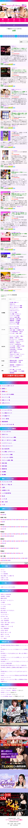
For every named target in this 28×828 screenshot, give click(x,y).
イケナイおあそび (14, 150)
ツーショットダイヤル (7, 410)
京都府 (12, 541)
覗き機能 (4, 474)
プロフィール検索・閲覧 (14, 317)
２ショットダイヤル (6, 431)
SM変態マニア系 (20, 330)
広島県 (16, 553)
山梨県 (21, 534)
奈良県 (25, 541)
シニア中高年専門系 (14, 331)
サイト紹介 (3, 571)
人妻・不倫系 (12, 330)
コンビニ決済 (12, 346)
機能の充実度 (4, 598)
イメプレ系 (12, 333)
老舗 (20, 362)
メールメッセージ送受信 (14, 315)
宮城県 (16, 519)
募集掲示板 (12, 320)
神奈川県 (4, 528)
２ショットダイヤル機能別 (9, 428)
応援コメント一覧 (6, 400)
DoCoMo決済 (12, 347)
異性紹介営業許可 (13, 362)
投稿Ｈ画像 (12, 318)
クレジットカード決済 (14, 336)
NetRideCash (18, 344)
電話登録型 (12, 372)
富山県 (7, 534)
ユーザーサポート (5, 614)
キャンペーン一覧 (6, 397)
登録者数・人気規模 (5, 596)
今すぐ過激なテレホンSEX (15, 232)
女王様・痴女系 (4, 630)
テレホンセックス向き (6, 604)
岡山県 (12, 553)
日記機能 (18, 320)
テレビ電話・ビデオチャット (15, 313)
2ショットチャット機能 (14, 323)
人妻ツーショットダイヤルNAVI (8, 587)
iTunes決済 (20, 349)
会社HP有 (21, 360)
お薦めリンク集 (4, 577)
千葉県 (21, 526)
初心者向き (3, 608)
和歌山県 (4, 543)
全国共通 (4, 514)
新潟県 (3, 534)
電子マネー (18, 337)
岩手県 (12, 519)
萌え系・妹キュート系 (6, 632)
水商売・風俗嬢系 (5, 624)
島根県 (7, 553)
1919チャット (13, 46)
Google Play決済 (13, 351)
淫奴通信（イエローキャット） (16, 89)
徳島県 (3, 548)
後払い (22, 336)
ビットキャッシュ (13, 339)
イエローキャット (14, 67)
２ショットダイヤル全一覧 (8, 424)
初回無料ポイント (19, 364)
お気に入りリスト (6, 402)
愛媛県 (12, 548)
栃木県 (7, 526)
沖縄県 (8, 560)
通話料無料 (12, 364)
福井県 (16, 534)
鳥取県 (3, 553)
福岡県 (3, 558)
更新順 (5, 391)
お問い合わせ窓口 (5, 579)
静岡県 (7, 536)
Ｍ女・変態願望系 (5, 628)
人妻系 (3, 487)
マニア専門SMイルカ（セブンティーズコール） (19, 111)
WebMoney (12, 342)
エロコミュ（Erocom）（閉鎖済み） (9, 690)
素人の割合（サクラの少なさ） (8, 610)
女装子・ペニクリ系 (5, 636)
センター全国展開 (13, 371)
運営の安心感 (4, 612)
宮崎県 (25, 558)
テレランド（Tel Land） (6, 694)
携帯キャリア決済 (20, 346)
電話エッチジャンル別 (7, 478)
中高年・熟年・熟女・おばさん (8, 622)
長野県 (25, 534)
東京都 (25, 526)
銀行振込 (11, 337)
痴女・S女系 (18, 333)
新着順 (4, 388)
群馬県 (12, 526)
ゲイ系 (3, 504)
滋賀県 (7, 541)
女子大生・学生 (4, 616)
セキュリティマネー (20, 341)
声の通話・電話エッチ (14, 302)
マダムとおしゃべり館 (6, 688)
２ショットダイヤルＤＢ (8, 407)
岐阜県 (3, 536)
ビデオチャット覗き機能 (14, 322)
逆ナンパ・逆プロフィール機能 (16, 307)
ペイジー (22, 354)
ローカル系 (18, 369)
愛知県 (12, 536)
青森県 (7, 519)
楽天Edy (18, 342)
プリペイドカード (18, 355)
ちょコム (11, 344)
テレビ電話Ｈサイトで (7, 412)
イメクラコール (14, 131)
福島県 (3, 521)
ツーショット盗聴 (13, 312)
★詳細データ (6, 62)
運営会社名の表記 (13, 360)
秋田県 (21, 519)
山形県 (25, 519)
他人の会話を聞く (6, 448)
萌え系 (21, 331)
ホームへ (3, 569)
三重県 (3, 541)
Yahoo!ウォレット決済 (14, 354)
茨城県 (3, 526)
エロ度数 (3, 602)
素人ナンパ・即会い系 (14, 328)
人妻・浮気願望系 (5, 620)
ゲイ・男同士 (4, 638)
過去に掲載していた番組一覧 (7, 575)
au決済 (18, 347)
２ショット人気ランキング (8, 385)
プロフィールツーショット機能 (16, 305)
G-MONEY (21, 339)
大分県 (21, 558)
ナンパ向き (3, 606)
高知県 (16, 548)
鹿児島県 (4, 560)
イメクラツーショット (14, 309)
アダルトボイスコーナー (14, 310)
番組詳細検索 (5, 421)
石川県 (12, 534)
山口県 (21, 553)
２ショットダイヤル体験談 (8, 394)
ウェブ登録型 (21, 371)
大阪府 (16, 541)
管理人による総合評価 (6, 594)
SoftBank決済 (12, 349)
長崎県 (12, 558)
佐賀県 (7, 558)
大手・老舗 (12, 369)
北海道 (3, 519)
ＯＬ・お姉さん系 (5, 618)
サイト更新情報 (4, 573)
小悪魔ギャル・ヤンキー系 (7, 626)
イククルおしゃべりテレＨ (15, 272)
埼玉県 (16, 526)
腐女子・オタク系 (5, 634)
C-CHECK (12, 341)
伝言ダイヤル (12, 304)
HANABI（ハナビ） (5, 692)
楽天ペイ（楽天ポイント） (15, 352)
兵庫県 (21, 541)
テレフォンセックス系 (14, 326)
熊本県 (16, 558)
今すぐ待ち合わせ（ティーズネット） (17, 211)
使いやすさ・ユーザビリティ (7, 600)
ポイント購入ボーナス (14, 366)
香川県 (7, 548)
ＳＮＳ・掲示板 (5, 418)
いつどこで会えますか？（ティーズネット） (18, 191)
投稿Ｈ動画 (18, 318)
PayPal (11, 355)
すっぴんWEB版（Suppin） (7, 696)
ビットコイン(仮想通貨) (14, 357)
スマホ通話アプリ (6, 415)
